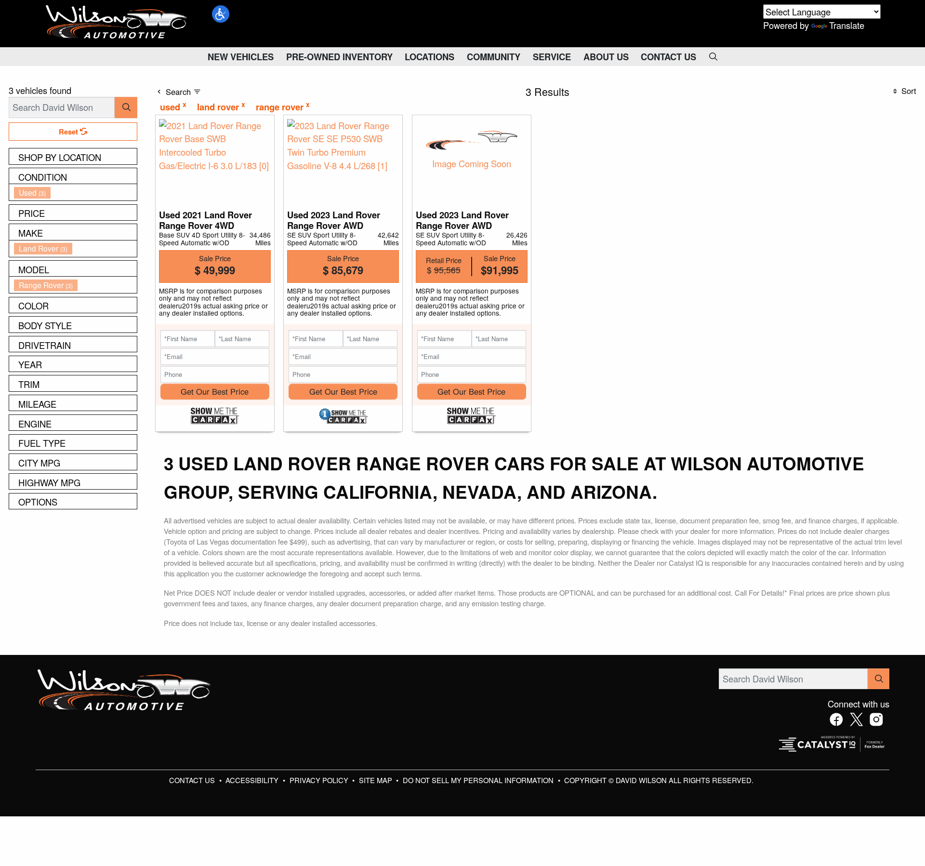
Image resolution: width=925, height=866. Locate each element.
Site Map (376, 780)
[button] (220, 14)
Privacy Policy (320, 780)
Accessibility (252, 780)
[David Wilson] (116, 22)
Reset (69, 131)
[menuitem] (75, 193)
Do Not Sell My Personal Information (479, 780)
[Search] (126, 107)
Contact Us (193, 780)
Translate (846, 25)
